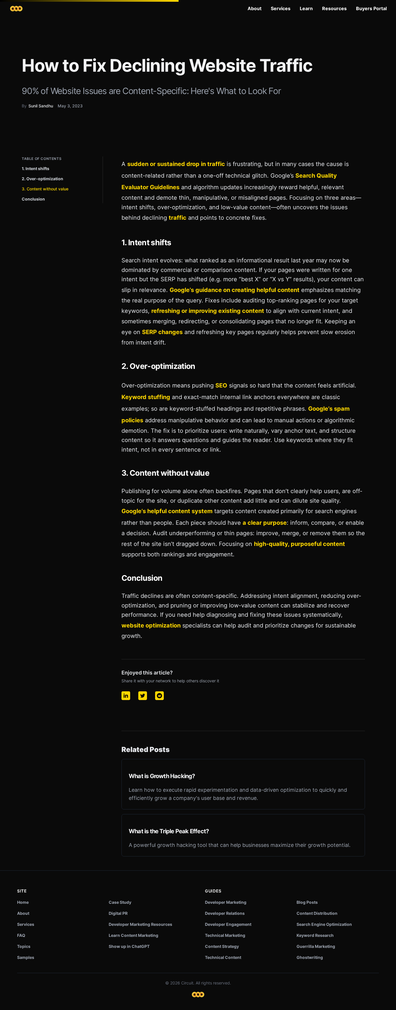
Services (280, 8)
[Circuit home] (16, 8)
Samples (25, 957)
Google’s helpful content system (166, 511)
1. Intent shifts (35, 168)
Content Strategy (222, 946)
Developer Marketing (225, 902)
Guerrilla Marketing (316, 946)
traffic (177, 217)
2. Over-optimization (42, 178)
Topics (23, 946)
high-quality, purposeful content (299, 543)
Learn (306, 8)
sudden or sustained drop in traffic (176, 163)
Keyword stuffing (145, 397)
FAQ (21, 935)
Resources (334, 8)
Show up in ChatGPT (129, 946)
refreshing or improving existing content (207, 310)
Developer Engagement (228, 924)
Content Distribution (317, 913)
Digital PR (118, 913)
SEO (221, 385)
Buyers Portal (371, 8)
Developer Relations (225, 913)
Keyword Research (315, 935)
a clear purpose (265, 522)
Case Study (120, 902)
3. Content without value (45, 188)
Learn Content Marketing (133, 935)
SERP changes (162, 332)
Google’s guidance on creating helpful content (234, 289)
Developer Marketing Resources (140, 924)
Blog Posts (307, 902)
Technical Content (223, 957)
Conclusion (33, 198)
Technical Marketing (225, 935)
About (254, 8)
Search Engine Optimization (324, 924)
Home (23, 902)
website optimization (151, 625)
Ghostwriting (310, 957)
